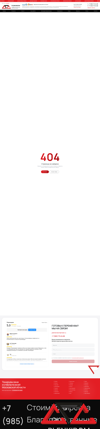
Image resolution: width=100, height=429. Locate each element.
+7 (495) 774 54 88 (93, 5)
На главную (45, 171)
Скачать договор (77, 7)
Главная (4, 11)
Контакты (95, 11)
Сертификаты (59, 11)
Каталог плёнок (54, 171)
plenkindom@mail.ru (77, 5)
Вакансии (78, 11)
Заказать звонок (91, 7)
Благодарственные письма (46, 11)
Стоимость (13, 11)
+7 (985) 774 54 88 (93, 4)
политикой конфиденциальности (78, 357)
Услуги (22, 11)
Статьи (86, 11)
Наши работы (33, 11)
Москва (7, 3)
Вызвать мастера (73, 361)
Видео (69, 11)
